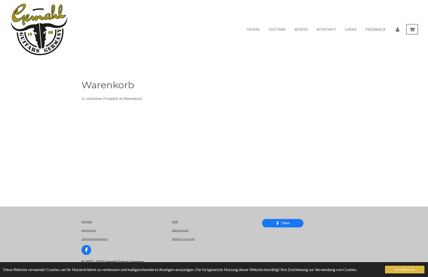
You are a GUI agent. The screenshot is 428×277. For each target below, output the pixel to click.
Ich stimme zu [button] (405, 270)
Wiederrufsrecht (183, 239)
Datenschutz (180, 230)
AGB (175, 221)
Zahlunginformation (94, 239)
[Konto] (397, 29)
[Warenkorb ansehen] (412, 29)
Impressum (88, 230)
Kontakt (86, 221)
